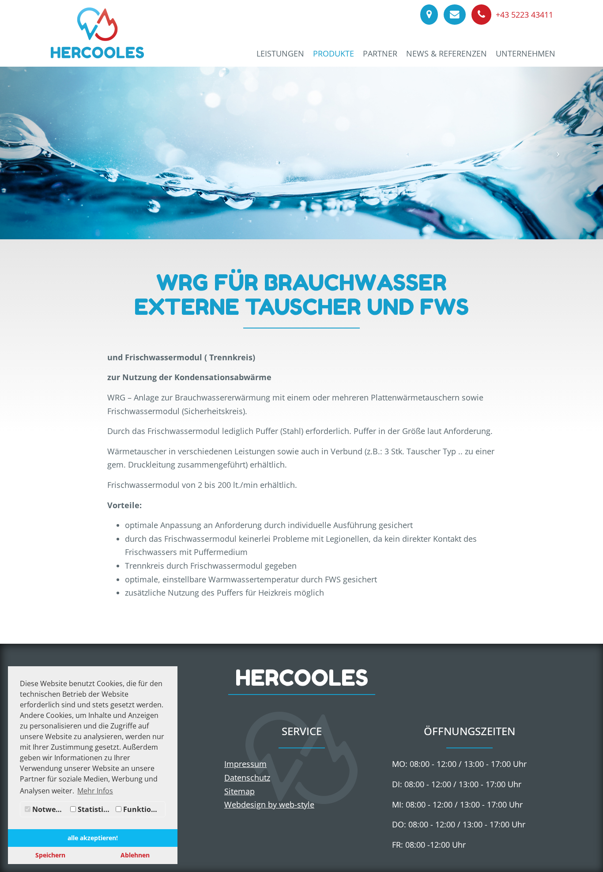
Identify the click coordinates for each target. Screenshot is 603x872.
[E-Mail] (454, 14)
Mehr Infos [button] (95, 791)
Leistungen (280, 53)
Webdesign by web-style (269, 804)
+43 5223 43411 (523, 14)
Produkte (333, 53)
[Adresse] (428, 14)
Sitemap (239, 791)
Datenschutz (247, 777)
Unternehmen (525, 53)
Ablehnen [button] (135, 855)
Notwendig (49, 809)
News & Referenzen (446, 53)
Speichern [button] (50, 855)
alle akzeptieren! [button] (93, 838)
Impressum (245, 764)
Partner (380, 53)
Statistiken (94, 809)
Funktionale (143, 809)
